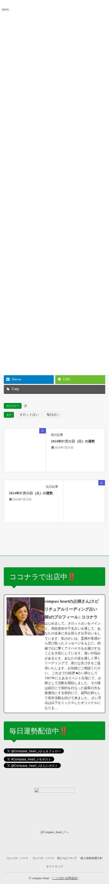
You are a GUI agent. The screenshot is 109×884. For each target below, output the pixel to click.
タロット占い (29, 414)
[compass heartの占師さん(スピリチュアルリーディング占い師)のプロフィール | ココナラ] (54, 654)
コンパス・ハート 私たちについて (54, 858)
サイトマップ (54, 866)
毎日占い (53, 414)
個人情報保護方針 (91, 858)
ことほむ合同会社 (65, 878)
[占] (25, 450)
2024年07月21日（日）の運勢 (73, 441)
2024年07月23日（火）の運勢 (31, 493)
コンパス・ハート (17, 858)
